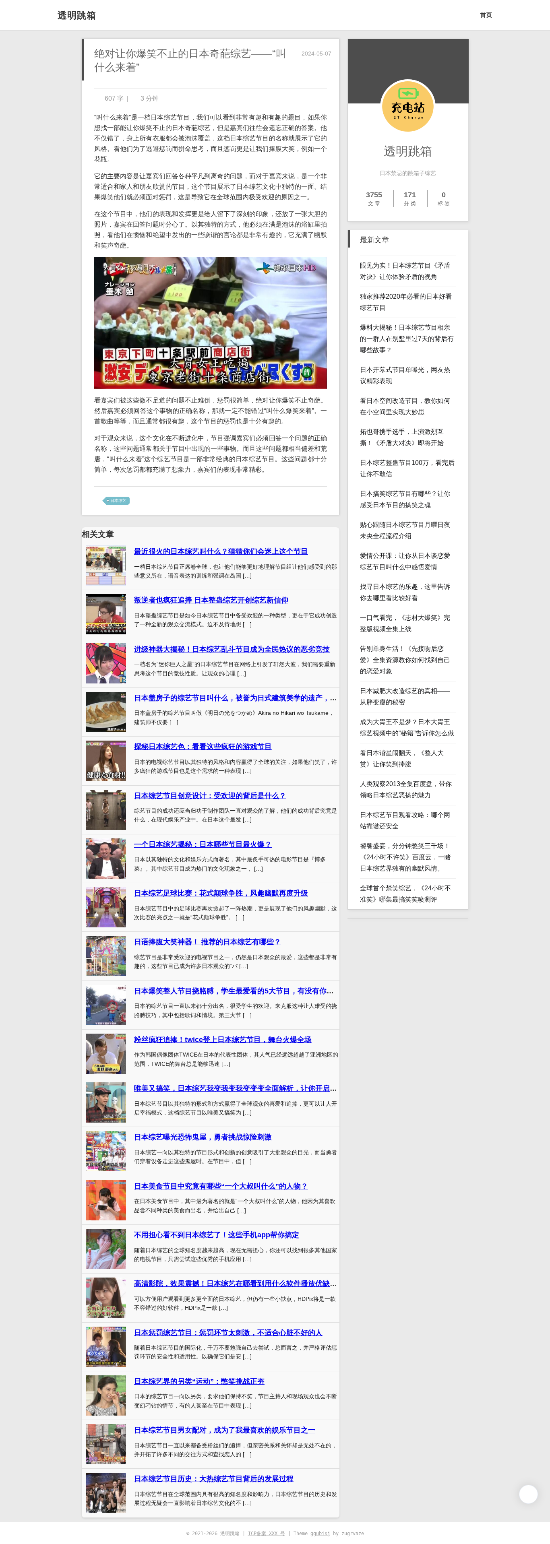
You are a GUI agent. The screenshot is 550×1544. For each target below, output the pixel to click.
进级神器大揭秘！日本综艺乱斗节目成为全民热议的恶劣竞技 (232, 649)
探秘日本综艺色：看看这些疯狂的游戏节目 (203, 747)
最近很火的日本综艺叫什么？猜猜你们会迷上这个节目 (221, 551)
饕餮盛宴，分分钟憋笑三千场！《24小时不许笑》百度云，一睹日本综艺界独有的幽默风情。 (405, 857)
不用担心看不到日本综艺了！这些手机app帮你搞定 (216, 1235)
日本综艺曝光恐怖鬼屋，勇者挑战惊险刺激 (203, 1137)
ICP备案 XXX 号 (266, 1533)
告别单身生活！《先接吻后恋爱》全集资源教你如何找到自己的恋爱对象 (405, 660)
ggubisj (320, 1533)
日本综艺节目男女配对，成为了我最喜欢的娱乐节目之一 (224, 1430)
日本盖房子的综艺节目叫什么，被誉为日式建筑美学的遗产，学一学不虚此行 (257, 698)
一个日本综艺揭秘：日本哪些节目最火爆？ (203, 844)
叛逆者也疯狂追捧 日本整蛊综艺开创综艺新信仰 (211, 600)
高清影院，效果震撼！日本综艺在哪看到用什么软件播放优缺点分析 (243, 1284)
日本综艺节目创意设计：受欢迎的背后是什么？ (210, 796)
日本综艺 (118, 500)
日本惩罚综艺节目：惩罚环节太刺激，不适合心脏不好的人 (228, 1333)
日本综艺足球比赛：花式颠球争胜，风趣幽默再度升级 (221, 893)
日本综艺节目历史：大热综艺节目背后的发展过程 (214, 1479)
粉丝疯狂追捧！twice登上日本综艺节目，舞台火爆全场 (223, 1040)
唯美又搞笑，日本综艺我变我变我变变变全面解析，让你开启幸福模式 (246, 1088)
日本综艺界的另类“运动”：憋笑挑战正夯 (199, 1381)
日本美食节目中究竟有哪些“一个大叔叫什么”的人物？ (221, 1186)
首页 (486, 15)
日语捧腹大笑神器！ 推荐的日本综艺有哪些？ (207, 942)
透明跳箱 (77, 15)
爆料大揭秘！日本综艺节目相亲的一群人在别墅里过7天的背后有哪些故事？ (407, 338)
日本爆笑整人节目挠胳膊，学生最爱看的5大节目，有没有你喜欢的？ (245, 991)
